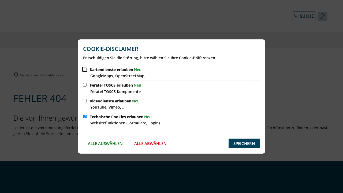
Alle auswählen (105, 143)
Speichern (244, 143)
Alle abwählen (150, 143)
